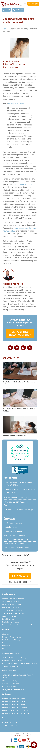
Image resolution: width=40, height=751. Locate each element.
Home (5, 29)
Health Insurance (10, 527)
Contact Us (6, 646)
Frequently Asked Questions (11, 637)
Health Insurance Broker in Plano (13, 699)
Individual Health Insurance (14, 535)
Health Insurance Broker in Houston (14, 707)
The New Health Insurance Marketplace (15, 658)
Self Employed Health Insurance (16, 539)
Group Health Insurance (10, 616)
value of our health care (22, 184)
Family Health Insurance (13, 523)
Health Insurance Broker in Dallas (13, 702)
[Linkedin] (16, 740)
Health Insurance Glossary (11, 640)
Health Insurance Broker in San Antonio (15, 713)
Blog (3, 649)
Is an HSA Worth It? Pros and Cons (16, 497)
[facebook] (11, 740)
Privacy (16, 735)
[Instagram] (28, 740)
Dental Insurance (8, 619)
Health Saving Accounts (13, 531)
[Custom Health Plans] (11, 4)
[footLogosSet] (20, 747)
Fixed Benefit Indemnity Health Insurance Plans (18, 625)
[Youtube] (24, 740)
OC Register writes (16, 103)
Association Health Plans (10, 602)
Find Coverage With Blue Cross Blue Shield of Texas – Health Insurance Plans (19, 665)
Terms (20, 735)
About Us (5, 634)
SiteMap (25, 735)
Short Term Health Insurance (14, 543)
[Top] (20, 452)
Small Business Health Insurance (16, 548)
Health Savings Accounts (10, 622)
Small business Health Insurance (13, 613)
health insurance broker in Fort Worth (15, 710)
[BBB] (20, 470)
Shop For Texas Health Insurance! (13, 599)
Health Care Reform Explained (12, 661)
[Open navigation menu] (25, 3)
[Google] (19, 740)
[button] (10, 347)
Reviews (5, 643)
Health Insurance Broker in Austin (13, 704)
